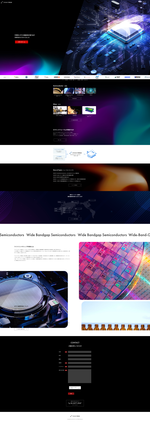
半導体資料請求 (74, 98)
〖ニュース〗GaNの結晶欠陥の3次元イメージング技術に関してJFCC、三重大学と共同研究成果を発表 (69, 179)
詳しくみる (59, 139)
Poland (64, 207)
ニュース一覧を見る (74, 185)
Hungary (56, 210)
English (141, 1)
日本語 (145, 1)
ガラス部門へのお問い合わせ (21, 329)
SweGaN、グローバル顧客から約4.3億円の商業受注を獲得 (63, 175)
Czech (64, 211)
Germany (59, 201)
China (72, 201)
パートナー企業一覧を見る (74, 218)
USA (89, 200)
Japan (76, 208)
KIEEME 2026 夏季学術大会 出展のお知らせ (61, 177)
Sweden (56, 208)
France (64, 209)
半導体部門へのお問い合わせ (86, 290)
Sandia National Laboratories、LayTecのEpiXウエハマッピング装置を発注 (66, 173)
